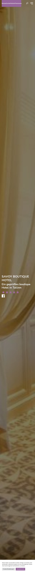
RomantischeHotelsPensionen (11, 3)
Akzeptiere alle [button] (20, 569)
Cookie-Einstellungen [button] (8, 569)
